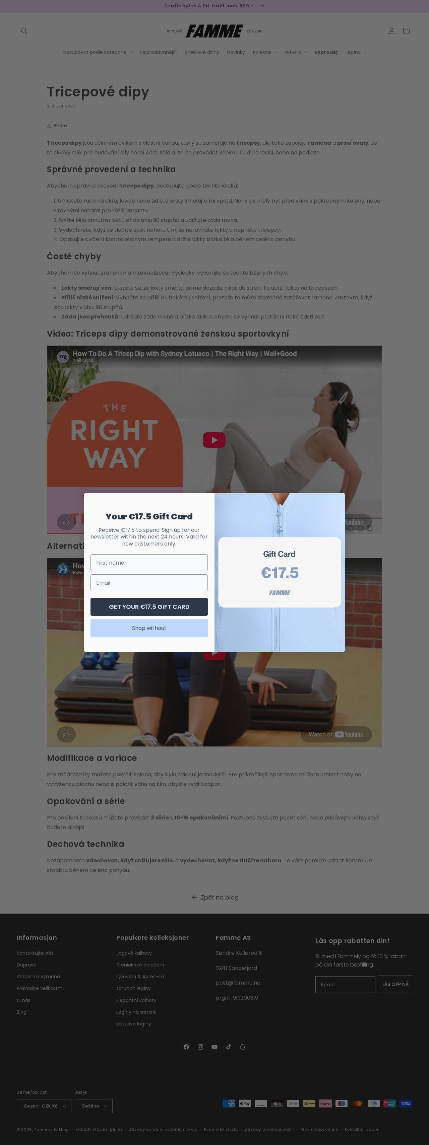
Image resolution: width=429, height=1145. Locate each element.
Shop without (149, 628)
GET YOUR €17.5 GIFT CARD (149, 606)
